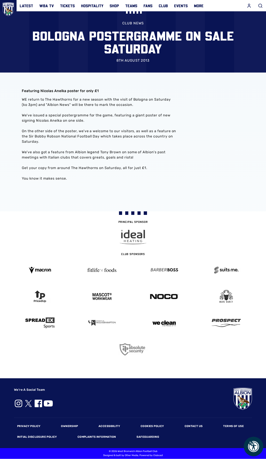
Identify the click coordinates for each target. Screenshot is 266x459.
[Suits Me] (226, 270)
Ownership (69, 426)
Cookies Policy (152, 426)
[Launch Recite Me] (253, 446)
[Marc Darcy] (226, 296)
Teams (131, 5)
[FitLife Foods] (102, 270)
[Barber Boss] (164, 270)
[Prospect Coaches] (226, 323)
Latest (26, 5)
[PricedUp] (40, 296)
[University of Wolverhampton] (102, 323)
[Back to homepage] (8, 8)
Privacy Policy (28, 426)
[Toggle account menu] (249, 5)
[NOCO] (164, 296)
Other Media (131, 455)
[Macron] (40, 270)
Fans (148, 5)
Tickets (67, 5)
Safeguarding (148, 437)
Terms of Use (233, 426)
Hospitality (92, 5)
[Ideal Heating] (133, 237)
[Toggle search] (260, 5)
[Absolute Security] (133, 349)
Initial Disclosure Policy (37, 437)
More (198, 5)
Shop (114, 5)
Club (163, 5)
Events (181, 5)
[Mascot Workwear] (102, 296)
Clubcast (158, 455)
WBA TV (46, 5)
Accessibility (109, 426)
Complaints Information (97, 437)
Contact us (194, 426)
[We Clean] (164, 323)
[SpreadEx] (40, 322)
